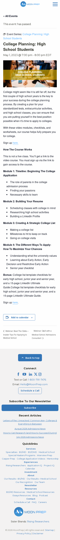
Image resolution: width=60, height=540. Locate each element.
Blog (34, 495)
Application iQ (34, 465)
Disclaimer (37, 533)
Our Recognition (24, 482)
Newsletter (31, 485)
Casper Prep (8, 458)
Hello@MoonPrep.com (34, 384)
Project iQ (49, 465)
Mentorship (53, 458)
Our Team (40, 482)
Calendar (30, 468)
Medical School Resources (40, 492)
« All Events (10, 16)
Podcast (43, 495)
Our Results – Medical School (41, 478)
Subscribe (30, 407)
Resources (31, 488)
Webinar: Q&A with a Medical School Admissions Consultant (44, 334)
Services (31, 448)
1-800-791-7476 (37, 379)
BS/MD (22, 452)
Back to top (32, 357)
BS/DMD (32, 452)
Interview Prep (44, 455)
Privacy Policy (24, 533)
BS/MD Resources (15, 492)
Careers (42, 502)
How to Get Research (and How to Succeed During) (30, 433)
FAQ (34, 502)
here (15, 302)
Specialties (11, 452)
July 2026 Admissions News (30, 437)
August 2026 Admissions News (30, 428)
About (31, 475)
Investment (30, 472)
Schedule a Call (30, 390)
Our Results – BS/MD (14, 478)
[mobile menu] (55, 4)
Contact (30, 498)
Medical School (47, 452)
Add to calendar (19, 317)
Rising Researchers (16, 465)
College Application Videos (31, 458)
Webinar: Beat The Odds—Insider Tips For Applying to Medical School (16, 334)
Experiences (31, 462)
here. (15, 143)
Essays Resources (22, 495)
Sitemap (49, 530)
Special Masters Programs (21, 455)
